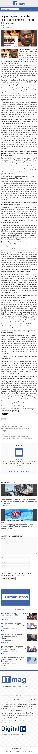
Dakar (34, 702)
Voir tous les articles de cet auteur (19, 471)
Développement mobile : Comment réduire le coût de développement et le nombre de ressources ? (19, 501)
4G (1, 700)
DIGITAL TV (5, 619)
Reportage (30, 711)
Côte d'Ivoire (30, 702)
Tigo (12, 715)
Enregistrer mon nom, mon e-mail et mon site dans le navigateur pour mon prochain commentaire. (16, 574)
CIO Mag (6, 702)
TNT (15, 715)
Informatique (22, 706)
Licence (20, 708)
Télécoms (11, 717)
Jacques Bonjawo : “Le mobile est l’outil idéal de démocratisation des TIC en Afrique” (17, 19)
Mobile (3, 419)
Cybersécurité (23, 702)
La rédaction (6, 27)
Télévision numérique (23, 718)
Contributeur (6, 505)
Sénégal (30, 713)
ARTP (33, 700)
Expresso (14, 706)
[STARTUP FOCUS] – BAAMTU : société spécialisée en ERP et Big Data (12, 625)
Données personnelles (6, 704)
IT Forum (15, 708)
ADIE (12, 700)
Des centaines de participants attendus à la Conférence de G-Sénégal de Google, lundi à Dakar (17, 438)
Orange (25, 711)
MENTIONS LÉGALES (20, 751)
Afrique (16, 700)
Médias (19, 711)
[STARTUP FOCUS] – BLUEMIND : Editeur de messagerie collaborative (12, 636)
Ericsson (9, 706)
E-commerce (15, 704)
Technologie (4, 715)
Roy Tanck (23, 721)
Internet (4, 708)
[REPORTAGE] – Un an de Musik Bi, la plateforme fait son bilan (13, 614)
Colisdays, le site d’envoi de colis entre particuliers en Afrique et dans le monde (12, 659)
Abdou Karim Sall (7, 700)
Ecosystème (4, 706)
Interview (11, 708)
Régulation (4, 713)
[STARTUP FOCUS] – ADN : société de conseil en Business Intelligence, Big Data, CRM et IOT (13, 648)
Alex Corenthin (27, 700)
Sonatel (13, 713)
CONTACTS (31, 751)
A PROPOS (9, 751)
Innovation (30, 706)
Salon (8, 713)
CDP (2, 702)
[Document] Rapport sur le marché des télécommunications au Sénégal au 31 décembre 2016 (17, 527)
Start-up (18, 713)
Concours (10, 702)
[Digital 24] (15, 597)
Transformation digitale (21, 715)
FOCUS (3, 25)
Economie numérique (27, 704)
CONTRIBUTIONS (6, 497)
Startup (23, 713)
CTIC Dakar (16, 702)
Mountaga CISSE (7, 617)
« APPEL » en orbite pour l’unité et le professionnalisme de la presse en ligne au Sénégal (15, 429)
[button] (36, 9)
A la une (22, 700)
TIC (9, 715)
